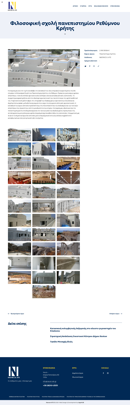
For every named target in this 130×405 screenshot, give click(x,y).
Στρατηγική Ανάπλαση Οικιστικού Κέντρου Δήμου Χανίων (78, 336)
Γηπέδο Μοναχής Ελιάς (61, 342)
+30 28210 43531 (50, 385)
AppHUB (81, 402)
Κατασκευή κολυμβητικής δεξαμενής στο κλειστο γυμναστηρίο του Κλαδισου (83, 329)
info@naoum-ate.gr (49, 381)
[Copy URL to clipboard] (98, 66)
